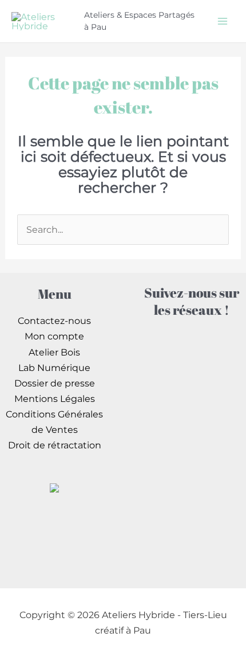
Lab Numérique (54, 367)
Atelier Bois (54, 352)
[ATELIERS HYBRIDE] (54, 487)
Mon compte (54, 336)
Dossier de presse (54, 383)
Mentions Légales (54, 398)
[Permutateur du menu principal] (222, 21)
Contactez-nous (54, 320)
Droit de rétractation (54, 445)
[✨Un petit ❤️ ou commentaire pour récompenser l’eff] (191, 405)
